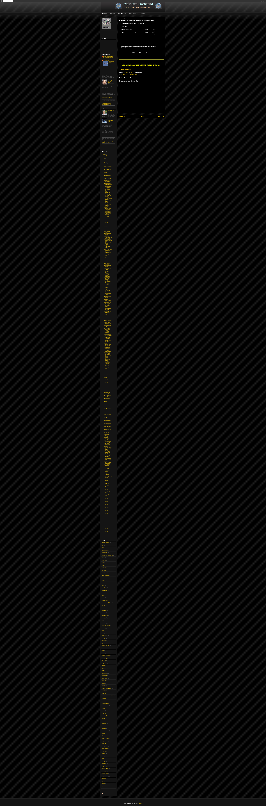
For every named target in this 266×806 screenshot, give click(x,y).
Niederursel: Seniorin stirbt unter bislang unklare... (107, 368)
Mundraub (103, 683)
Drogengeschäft (104, 587)
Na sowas (103, 685)
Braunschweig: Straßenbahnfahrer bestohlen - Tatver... (107, 300)
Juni (104, 158)
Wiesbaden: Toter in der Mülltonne (107, 179)
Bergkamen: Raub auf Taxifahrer (107, 269)
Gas (102, 620)
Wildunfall (103, 783)
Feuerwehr (103, 613)
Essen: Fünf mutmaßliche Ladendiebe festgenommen (107, 332)
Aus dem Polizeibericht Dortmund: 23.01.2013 (107, 356)
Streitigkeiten (104, 743)
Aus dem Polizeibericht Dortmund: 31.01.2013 (107, 176)
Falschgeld (103, 605)
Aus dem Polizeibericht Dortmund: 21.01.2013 (107, 421)
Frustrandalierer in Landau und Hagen (107, 351)
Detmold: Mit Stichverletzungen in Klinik (107, 189)
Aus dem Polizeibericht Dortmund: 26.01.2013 (107, 266)
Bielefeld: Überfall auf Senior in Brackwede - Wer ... (108, 170)
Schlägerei (103, 721)
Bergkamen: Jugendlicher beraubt (108, 447)
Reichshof (103, 710)
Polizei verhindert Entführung (111, 62)
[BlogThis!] (137, 72)
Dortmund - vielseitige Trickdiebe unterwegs (108, 184)
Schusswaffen (104, 725)
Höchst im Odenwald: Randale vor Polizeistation (107, 278)
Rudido (104, 793)
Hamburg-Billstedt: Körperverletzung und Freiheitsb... (108, 476)
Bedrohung (104, 560)
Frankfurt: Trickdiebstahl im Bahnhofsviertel (107, 229)
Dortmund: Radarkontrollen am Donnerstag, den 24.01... (107, 344)
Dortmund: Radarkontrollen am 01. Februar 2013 (107, 173)
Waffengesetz (104, 778)
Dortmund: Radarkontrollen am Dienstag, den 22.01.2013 (107, 402)
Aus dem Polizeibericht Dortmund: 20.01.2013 (107, 449)
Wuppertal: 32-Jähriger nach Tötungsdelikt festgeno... (107, 424)
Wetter (103, 781)
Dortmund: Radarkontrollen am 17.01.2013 (107, 510)
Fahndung (103, 598)
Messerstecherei (104, 673)
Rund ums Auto (104, 711)
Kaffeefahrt (104, 640)
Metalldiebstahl (104, 675)
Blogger (140, 803)
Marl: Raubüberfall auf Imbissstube (107, 257)
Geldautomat (104, 623)
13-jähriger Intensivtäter (106, 542)
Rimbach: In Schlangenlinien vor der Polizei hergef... (107, 441)
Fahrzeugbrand (104, 603)
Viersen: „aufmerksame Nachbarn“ (107, 316)
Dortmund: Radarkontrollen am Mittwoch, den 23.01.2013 (107, 378)
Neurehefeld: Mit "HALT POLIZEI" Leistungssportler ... (107, 326)
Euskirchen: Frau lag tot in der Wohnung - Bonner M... (107, 470)
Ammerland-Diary (122, 13)
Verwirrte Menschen (105, 776)
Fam (102, 607)
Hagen (103, 630)
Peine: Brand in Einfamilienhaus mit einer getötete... (107, 467)
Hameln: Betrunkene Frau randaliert (107, 465)
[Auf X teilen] (138, 72)
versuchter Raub (104, 771)
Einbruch (103, 592)
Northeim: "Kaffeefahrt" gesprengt (107, 533)
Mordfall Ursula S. (105, 678)
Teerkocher (103, 753)
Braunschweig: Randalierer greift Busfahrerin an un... (107, 501)
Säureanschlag (104, 715)
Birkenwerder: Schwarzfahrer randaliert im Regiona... (106, 524)
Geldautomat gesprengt (106, 625)
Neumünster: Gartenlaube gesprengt (106, 438)
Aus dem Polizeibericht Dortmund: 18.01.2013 (107, 488)
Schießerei (103, 718)
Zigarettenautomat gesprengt (106, 786)
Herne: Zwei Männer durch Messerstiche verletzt (107, 385)
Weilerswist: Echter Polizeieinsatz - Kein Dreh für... (107, 323)
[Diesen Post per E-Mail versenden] (136, 72)
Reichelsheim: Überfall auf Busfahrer (107, 214)
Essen (103, 595)
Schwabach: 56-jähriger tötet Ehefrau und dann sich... (107, 452)
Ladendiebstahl (104, 658)
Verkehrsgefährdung (105, 768)
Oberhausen (104, 690)
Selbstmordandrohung (105, 730)
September (106, 155)
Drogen (103, 585)
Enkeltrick (103, 593)
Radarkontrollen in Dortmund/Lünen (129, 74)
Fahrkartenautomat (105, 600)
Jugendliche (104, 638)
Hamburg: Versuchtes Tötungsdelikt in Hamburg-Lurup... (107, 409)
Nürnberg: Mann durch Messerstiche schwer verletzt (107, 430)
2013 (104, 154)
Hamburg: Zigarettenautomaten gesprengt (107, 418)
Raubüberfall (104, 706)
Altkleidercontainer (105, 550)
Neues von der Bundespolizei (106, 688)
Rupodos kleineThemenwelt (108, 56)
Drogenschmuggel (105, 588)
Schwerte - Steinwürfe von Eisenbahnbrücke (108, 335)
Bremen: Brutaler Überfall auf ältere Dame (108, 250)
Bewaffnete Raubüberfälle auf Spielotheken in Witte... (107, 341)
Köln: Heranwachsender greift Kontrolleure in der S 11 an (106, 104)
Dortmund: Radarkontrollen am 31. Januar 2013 (107, 186)
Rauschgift (103, 708)
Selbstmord (104, 728)
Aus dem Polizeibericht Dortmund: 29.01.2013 (107, 222)
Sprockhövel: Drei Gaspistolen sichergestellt (106, 473)
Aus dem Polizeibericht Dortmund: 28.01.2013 (107, 234)
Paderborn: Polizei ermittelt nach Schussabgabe (107, 275)
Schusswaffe (104, 723)
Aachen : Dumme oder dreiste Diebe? (107, 372)
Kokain (103, 650)
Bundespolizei (104, 578)
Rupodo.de (112, 13)
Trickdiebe (103, 761)
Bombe (103, 565)
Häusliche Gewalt (105, 635)
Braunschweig (104, 572)
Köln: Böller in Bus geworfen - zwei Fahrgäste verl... (107, 388)
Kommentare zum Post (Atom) (144, 120)
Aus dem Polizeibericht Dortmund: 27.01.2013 (107, 243)
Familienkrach (104, 608)
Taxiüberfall (104, 751)
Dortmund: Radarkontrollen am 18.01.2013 (107, 504)
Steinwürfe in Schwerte (105, 738)
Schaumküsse (104, 716)
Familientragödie (104, 610)
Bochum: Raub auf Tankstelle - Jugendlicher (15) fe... (108, 412)
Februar (105, 163)
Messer (103, 670)
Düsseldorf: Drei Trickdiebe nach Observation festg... (107, 337)
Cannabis (103, 580)
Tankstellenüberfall (105, 746)
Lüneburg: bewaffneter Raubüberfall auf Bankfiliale (107, 359)
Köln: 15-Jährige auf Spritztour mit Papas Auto (107, 281)
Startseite (104, 13)
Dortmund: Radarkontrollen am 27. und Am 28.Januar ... (107, 294)
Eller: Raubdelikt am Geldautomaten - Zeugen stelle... (107, 362)
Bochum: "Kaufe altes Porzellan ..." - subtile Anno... (108, 415)
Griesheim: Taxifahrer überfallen (107, 232)
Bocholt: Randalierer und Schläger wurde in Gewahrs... (108, 286)
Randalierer (104, 698)
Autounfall (103, 557)
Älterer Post (161, 116)
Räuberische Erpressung (106, 701)
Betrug (103, 562)
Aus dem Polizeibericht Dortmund (107, 555)
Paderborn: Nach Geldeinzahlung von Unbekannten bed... (107, 211)
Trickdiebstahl (104, 763)
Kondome (103, 653)
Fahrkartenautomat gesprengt (107, 602)
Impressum (143, 13)
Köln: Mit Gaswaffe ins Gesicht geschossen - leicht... (108, 396)
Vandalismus (104, 766)
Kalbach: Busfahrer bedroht (107, 314)
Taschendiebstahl (105, 748)
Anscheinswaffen (104, 552)
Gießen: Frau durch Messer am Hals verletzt (107, 495)
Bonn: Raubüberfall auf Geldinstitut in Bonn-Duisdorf (107, 492)
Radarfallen (104, 693)
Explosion (103, 597)
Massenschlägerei (105, 668)
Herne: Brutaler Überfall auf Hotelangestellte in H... (107, 427)
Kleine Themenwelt (133, 13)
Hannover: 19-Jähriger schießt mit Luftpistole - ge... (108, 240)
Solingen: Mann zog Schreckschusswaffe (107, 515)
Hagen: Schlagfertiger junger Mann (107, 284)
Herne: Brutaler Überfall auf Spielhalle (107, 216)
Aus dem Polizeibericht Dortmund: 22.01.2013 (107, 382)
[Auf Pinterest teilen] (141, 72)
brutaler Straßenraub (105, 575)
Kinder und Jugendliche (106, 645)
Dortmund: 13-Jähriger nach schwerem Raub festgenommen (108, 198)
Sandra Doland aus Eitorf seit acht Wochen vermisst (111, 111)
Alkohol (103, 547)
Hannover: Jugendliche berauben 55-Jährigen (107, 254)
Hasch (103, 633)
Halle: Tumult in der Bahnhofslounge (107, 329)
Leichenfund (104, 660)
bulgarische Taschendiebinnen (107, 577)
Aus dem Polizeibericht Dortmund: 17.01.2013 (107, 498)
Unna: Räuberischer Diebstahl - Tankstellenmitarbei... (107, 399)
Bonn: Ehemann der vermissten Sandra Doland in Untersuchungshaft (108, 142)
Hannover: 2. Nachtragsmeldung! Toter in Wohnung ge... (107, 290)
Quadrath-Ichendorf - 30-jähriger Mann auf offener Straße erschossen (108, 97)
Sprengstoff (104, 736)
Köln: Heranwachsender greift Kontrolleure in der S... (107, 219)
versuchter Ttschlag (105, 773)
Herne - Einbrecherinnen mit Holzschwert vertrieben (108, 181)
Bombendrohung (104, 567)
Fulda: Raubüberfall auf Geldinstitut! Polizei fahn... (107, 486)
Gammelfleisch (104, 618)
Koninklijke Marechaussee (106, 655)
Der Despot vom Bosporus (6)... (108, 57)
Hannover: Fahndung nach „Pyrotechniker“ (107, 321)
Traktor (103, 756)
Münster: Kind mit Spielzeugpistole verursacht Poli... (107, 444)
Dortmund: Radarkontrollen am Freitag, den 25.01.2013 (107, 309)
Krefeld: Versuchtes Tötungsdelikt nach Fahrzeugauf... (107, 518)
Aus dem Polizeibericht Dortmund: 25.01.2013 (107, 297)
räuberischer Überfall (105, 705)
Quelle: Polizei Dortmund (126, 69)
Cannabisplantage (105, 582)
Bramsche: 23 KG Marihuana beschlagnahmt (107, 435)
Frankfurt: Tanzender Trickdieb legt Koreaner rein (107, 393)
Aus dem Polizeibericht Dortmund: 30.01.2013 (107, 201)
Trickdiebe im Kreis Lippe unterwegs (108, 259)
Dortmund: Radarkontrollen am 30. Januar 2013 (107, 208)
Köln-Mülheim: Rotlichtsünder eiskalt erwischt (108, 406)
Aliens (103, 545)
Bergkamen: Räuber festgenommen (107, 261)
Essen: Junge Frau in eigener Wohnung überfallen (107, 305)
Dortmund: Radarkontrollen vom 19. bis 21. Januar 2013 (107, 459)
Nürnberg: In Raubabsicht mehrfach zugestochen (106, 272)
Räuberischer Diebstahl (105, 703)
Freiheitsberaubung (105, 615)
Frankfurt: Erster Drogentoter (106, 365)
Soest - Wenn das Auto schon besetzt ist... (107, 303)
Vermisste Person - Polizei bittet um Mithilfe (107, 348)
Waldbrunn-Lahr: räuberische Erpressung (106, 479)
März (105, 162)
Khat (102, 643)
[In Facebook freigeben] (140, 72)
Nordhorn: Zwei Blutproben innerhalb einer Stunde (107, 507)
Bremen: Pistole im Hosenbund (107, 224)
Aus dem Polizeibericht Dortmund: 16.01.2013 (107, 513)
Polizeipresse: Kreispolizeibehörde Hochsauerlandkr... (107, 462)
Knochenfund (104, 648)
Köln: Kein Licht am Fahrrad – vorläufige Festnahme (107, 375)
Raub (103, 700)
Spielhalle (103, 733)
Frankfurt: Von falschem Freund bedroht (107, 312)
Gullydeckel (104, 628)
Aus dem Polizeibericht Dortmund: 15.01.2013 (107, 528)
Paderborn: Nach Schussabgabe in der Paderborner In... (108, 237)
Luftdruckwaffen (104, 663)
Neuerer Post (122, 116)
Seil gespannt (104, 726)
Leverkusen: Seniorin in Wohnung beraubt (107, 252)
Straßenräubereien (105, 741)
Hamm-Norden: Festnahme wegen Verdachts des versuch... (107, 205)
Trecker (103, 758)
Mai (104, 159)
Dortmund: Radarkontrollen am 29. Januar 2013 (107, 227)
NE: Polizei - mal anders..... (106, 433)
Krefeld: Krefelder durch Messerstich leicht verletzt (107, 192)
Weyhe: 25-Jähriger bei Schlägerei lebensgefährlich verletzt (111, 120)
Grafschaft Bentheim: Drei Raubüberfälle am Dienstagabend (107, 89)
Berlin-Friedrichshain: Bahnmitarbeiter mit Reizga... (107, 521)
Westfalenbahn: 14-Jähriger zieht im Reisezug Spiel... (107, 353)
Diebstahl (103, 583)
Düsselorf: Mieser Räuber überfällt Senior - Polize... (108, 167)
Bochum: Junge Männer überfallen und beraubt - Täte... (107, 482)
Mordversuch (104, 680)
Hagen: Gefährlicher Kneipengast (107, 264)
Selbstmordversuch (105, 731)
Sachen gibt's (104, 713)
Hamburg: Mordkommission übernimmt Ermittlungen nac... (107, 246)
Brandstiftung (104, 570)
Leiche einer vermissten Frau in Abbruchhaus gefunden (110, 81)
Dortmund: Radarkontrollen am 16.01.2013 (107, 531)
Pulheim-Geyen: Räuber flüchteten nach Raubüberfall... (107, 455)
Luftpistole (103, 665)
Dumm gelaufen (104, 590)
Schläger (103, 720)
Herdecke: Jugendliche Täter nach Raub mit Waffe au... (107, 195)
